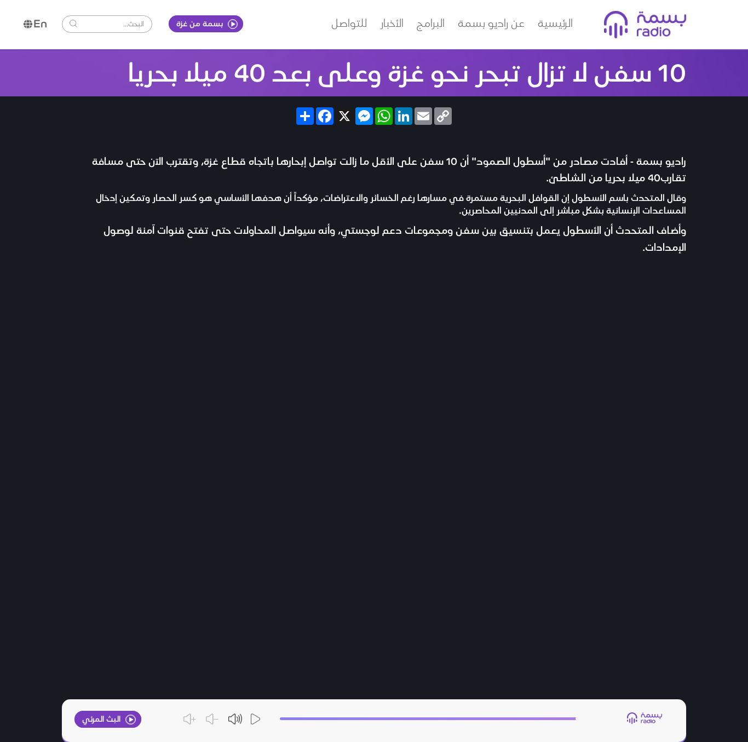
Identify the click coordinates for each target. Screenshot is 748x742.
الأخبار (392, 22)
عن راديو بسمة (491, 22)
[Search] (73, 23)
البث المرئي (102, 718)
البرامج (431, 22)
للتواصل (349, 22)
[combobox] (112, 23)
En (40, 23)
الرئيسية (555, 22)
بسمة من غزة (200, 23)
